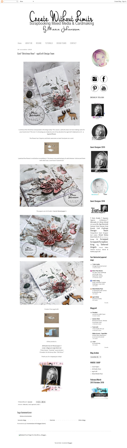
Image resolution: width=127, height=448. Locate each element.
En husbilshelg (96, 343)
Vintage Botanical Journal (99, 266)
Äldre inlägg (81, 420)
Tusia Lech (95, 327)
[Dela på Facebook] (43, 402)
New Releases (105, 237)
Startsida (52, 420)
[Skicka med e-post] (37, 402)
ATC (98, 222)
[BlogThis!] (39, 402)
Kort (91, 235)
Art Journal (93, 224)
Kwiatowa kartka (97, 298)
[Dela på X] (41, 402)
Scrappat (104, 239)
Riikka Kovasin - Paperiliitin (99, 333)
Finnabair (95, 312)
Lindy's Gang (96, 280)
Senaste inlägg (22, 420)
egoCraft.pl (95, 297)
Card (29, 404)
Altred (106, 222)
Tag (98, 245)
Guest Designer (103, 233)
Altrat (101, 222)
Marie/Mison (22, 402)
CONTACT (73, 43)
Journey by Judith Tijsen (98, 314)
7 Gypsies (104, 218)
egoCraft (33, 404)
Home (20, 43)
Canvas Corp (94, 226)
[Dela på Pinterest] (45, 402)
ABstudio (25, 404)
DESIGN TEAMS (61, 43)
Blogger (70, 443)
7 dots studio (96, 264)
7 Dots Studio (95, 218)
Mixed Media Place (97, 289)
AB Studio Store (96, 369)
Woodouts (98, 249)
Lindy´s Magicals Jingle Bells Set (51, 348)
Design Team (99, 231)
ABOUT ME (28, 43)
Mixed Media (103, 235)
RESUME (38, 43)
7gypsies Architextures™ (99, 220)
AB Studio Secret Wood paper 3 (51, 346)
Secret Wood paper (59, 211)
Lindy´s (38, 404)
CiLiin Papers (95, 367)
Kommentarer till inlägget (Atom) (36, 423)
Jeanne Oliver (96, 319)
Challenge (104, 228)
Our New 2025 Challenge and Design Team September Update (99, 274)
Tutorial (101, 247)
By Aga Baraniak (102, 224)
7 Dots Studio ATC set (98, 328)
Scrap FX (94, 239)
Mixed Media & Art (95, 237)
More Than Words (97, 271)
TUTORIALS (49, 43)
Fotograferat (94, 233)
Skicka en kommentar (26, 416)
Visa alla (106, 302)
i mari (94, 341)
